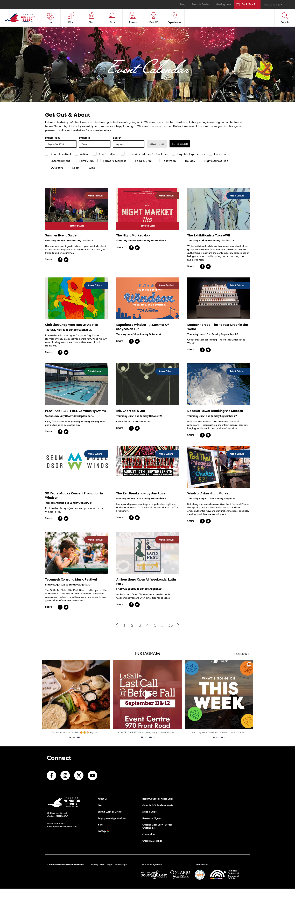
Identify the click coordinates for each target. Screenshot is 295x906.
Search (117, 138)
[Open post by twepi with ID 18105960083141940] (76, 694)
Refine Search (180, 143)
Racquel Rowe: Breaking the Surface (215, 411)
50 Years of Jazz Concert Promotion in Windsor (74, 495)
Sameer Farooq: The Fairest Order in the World (217, 327)
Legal (110, 864)
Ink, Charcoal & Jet (130, 411)
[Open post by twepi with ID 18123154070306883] (219, 694)
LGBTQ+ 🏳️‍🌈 (103, 831)
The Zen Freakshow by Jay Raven (141, 493)
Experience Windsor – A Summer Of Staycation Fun (142, 327)
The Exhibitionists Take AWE (208, 235)
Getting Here (223, 4)
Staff (100, 805)
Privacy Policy (97, 864)
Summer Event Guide (60, 235)
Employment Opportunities (112, 818)
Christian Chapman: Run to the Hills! (72, 325)
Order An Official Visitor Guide (157, 805)
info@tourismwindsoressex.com (62, 826)
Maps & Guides (200, 4)
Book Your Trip (250, 4)
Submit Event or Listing (110, 811)
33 (170, 625)
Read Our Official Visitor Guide (157, 798)
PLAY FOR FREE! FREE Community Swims (75, 411)
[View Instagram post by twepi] (106, 724)
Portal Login (121, 864)
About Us (102, 798)
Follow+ (241, 654)
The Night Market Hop (133, 235)
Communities (149, 834)
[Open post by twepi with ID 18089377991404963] (147, 694)
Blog (182, 4)
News (100, 824)
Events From (52, 138)
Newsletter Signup (151, 818)
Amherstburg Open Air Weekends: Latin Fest (146, 581)
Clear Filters (157, 143)
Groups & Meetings (152, 840)
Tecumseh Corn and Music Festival (71, 579)
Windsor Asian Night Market (208, 493)
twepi (75, 663)
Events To (84, 138)
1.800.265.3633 (57, 823)
